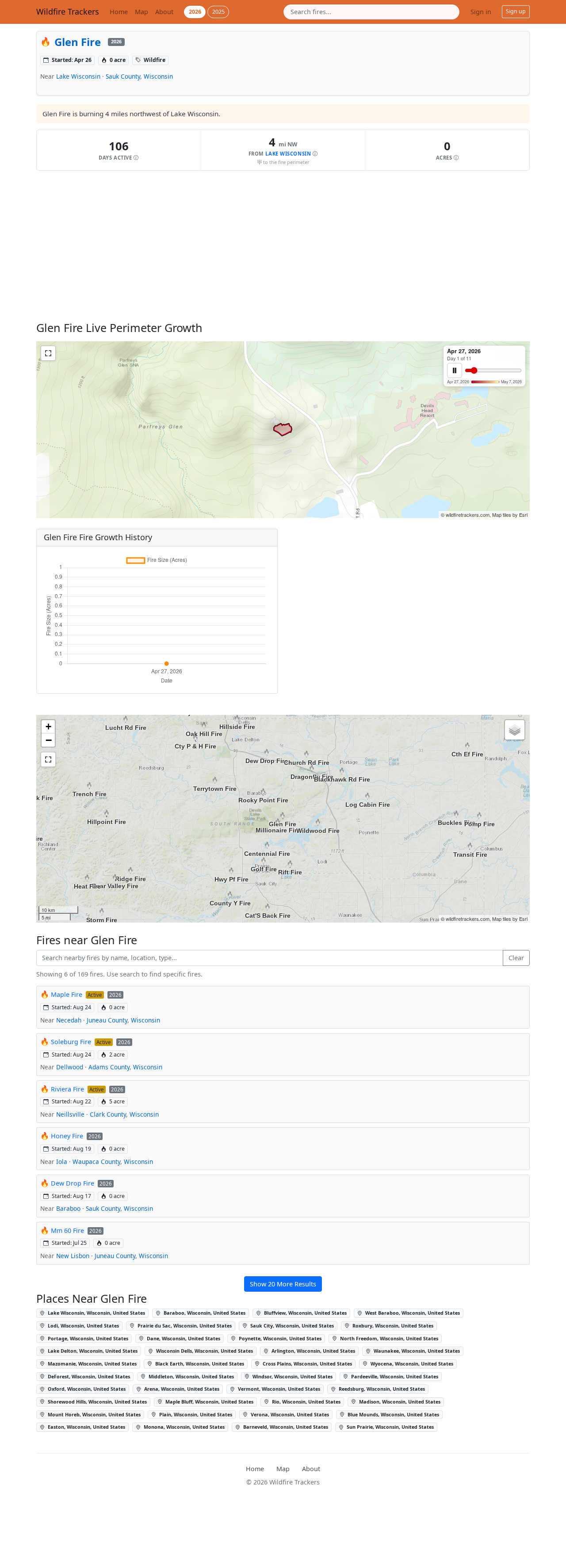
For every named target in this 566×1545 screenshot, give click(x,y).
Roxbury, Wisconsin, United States (392, 1325)
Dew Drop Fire (72, 1183)
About (164, 12)
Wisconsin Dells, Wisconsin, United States (204, 1350)
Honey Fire (67, 1136)
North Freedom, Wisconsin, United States (388, 1338)
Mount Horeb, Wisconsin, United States (93, 1414)
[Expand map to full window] (48, 353)
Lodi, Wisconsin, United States (82, 1325)
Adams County (109, 1067)
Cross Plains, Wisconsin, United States (306, 1363)
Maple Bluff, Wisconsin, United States (208, 1401)
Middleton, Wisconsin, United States (190, 1376)
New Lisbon (72, 1255)
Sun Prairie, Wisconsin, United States (389, 1426)
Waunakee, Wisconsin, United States (416, 1350)
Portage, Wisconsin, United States (87, 1338)
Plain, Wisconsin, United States (195, 1414)
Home (119, 12)
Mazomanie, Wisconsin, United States (91, 1363)
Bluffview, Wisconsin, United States (305, 1312)
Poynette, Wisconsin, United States (279, 1338)
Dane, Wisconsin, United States (182, 1338)
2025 (218, 11)
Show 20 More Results (283, 1284)
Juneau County (107, 1020)
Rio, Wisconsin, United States (305, 1401)
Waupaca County (96, 1161)
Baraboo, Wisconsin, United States (203, 1312)
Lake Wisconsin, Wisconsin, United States (95, 1312)
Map (141, 12)
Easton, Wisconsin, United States (85, 1426)
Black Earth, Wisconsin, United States (199, 1363)
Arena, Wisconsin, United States (181, 1388)
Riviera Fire (67, 1089)
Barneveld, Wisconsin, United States (285, 1426)
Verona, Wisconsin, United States (289, 1414)
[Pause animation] (454, 370)
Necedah (68, 1020)
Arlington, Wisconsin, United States (312, 1350)
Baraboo (68, 1208)
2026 (195, 11)
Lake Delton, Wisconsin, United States (92, 1350)
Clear (516, 958)
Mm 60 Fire (67, 1230)
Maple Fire (66, 994)
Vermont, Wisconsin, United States (278, 1388)
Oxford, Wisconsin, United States (86, 1388)
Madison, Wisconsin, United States (399, 1401)
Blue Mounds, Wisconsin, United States (392, 1414)
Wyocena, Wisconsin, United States (411, 1363)
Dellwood (69, 1067)
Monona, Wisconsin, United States (183, 1426)
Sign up (516, 11)
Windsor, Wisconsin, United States (292, 1376)
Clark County (108, 1114)
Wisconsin (158, 76)
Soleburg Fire (71, 1042)
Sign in (480, 12)
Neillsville (70, 1114)
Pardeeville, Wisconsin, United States (394, 1376)
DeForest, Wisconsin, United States (88, 1376)
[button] (119, 150)
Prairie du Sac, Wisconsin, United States (184, 1325)
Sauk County (123, 76)
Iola (61, 1161)
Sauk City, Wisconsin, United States (291, 1325)
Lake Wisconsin (78, 76)
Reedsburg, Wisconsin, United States (381, 1388)
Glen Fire (77, 42)
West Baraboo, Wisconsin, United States (412, 1312)
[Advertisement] (283, 246)
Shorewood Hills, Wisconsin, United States (96, 1401)
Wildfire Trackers (67, 11)
